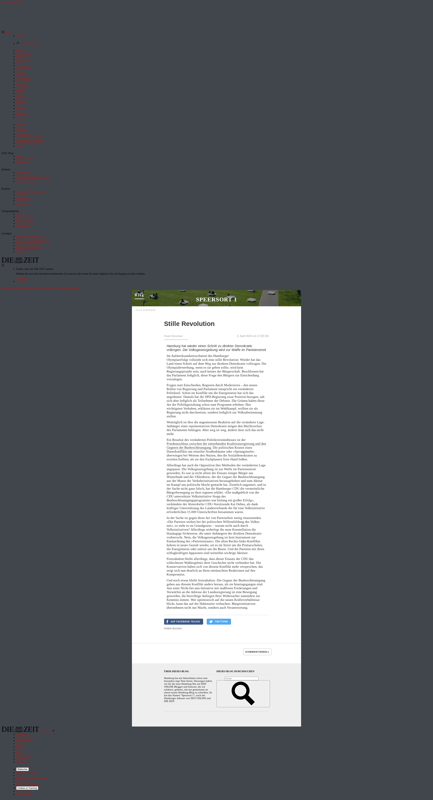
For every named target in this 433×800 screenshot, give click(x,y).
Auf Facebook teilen (185, 621)
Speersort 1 (216, 299)
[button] (6, 32)
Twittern (221, 621)
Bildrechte (22, 769)
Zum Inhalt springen (12, 2)
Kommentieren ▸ (257, 651)
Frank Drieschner (173, 336)
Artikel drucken (173, 628)
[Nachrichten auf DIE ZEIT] (20, 262)
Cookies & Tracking (27, 788)
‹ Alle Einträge (145, 310)
